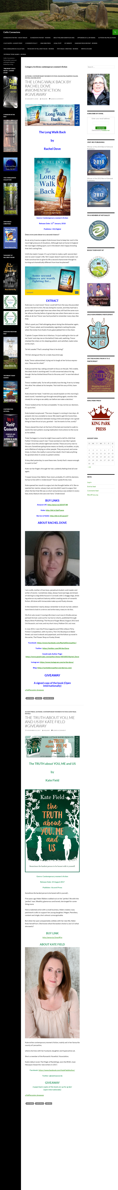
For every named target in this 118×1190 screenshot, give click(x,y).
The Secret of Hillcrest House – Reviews (40, 48)
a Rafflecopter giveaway (34, 690)
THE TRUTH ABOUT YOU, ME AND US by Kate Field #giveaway (50, 721)
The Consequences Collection (13, 48)
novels (28, 78)
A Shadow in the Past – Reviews (40, 37)
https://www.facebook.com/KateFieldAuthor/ (57, 1070)
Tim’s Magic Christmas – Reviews (67, 48)
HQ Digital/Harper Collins (68, 76)
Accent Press (30, 712)
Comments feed (93, 491)
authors (28, 76)
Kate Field (72, 712)
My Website (68, 43)
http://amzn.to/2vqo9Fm (52, 937)
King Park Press (45, 43)
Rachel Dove (36, 78)
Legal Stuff (57, 43)
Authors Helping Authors (107, 37)
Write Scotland (86, 48)
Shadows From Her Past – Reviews (86, 43)
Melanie (44, 99)
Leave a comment (57, 99)
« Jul (89, 467)
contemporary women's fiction (44, 76)
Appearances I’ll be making (86, 37)
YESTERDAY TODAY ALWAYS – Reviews (14, 54)
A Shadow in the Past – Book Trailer (15, 37)
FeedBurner (105, 130)
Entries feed (91, 486)
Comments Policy (31, 43)
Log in (89, 482)
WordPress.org (92, 495)
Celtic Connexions (11, 32)
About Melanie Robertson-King (63, 37)
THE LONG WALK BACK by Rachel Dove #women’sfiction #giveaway (48, 88)
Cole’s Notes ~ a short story (12, 43)
